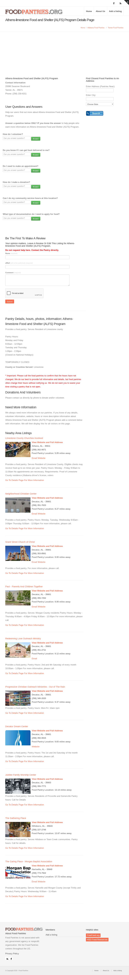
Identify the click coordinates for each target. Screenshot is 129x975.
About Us (100, 11)
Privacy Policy (12, 953)
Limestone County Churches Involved (24, 438)
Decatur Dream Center (16, 726)
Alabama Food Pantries (96, 28)
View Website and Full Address (47, 442)
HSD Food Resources (97, 939)
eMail (19, 263)
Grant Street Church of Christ (20, 542)
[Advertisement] (64, 50)
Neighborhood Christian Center (21, 493)
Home (89, 11)
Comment (13, 273)
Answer (36, 138)
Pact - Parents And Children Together (24, 586)
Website (41, 458)
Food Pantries (34, 13)
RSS (6, 958)
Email (34, 458)
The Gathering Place (15, 818)
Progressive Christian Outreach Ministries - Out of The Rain (35, 687)
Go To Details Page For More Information (24, 480)
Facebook (10, 958)
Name (11, 253)
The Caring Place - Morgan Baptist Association (28, 861)
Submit (9, 301)
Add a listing (115, 11)
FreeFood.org (93, 935)
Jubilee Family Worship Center (20, 775)
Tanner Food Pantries (115, 28)
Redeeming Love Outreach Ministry (23, 638)
